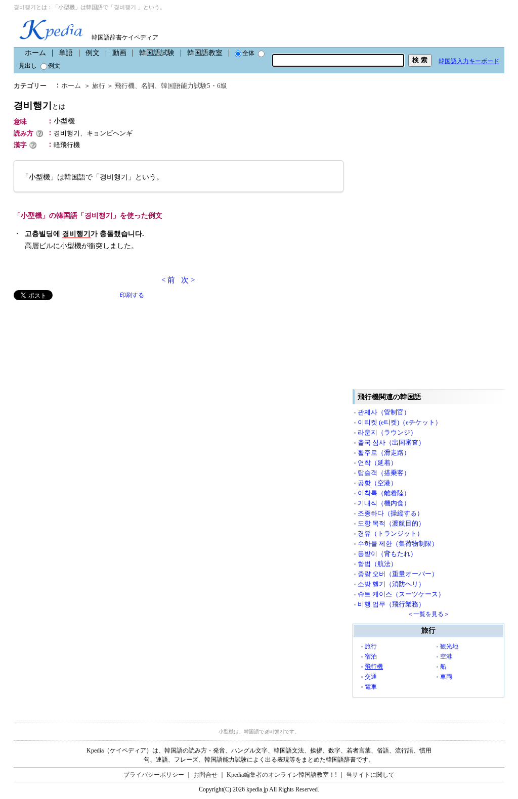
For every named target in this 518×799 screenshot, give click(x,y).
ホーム (35, 53)
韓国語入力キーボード (469, 61)
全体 (248, 53)
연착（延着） (377, 462)
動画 (119, 53)
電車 (371, 686)
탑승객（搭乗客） (384, 473)
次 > (188, 280)
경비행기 (39, 105)
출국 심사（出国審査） (391, 442)
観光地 (449, 646)
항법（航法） (377, 564)
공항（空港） (377, 483)
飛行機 (125, 85)
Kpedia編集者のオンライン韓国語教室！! (282, 774)
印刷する (132, 295)
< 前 (168, 280)
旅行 (98, 85)
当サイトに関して (370, 774)
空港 (446, 656)
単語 (66, 53)
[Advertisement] (89, 371)
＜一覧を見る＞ (428, 614)
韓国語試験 (157, 53)
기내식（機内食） (384, 503)
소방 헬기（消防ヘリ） (391, 584)
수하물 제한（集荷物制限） (398, 543)
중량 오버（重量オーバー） (398, 574)
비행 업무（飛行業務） (391, 604)
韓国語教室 (205, 53)
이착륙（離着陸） (384, 493)
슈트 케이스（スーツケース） (401, 594)
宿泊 (371, 656)
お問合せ (205, 774)
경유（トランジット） (390, 533)
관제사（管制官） (384, 412)
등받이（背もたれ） (387, 553)
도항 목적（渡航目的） (391, 523)
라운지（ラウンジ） (387, 432)
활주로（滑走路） (384, 452)
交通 (371, 676)
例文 (92, 53)
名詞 (147, 85)
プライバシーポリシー (153, 774)
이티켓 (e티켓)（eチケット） (400, 422)
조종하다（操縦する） (390, 513)
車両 (446, 676)
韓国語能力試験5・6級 (194, 85)
